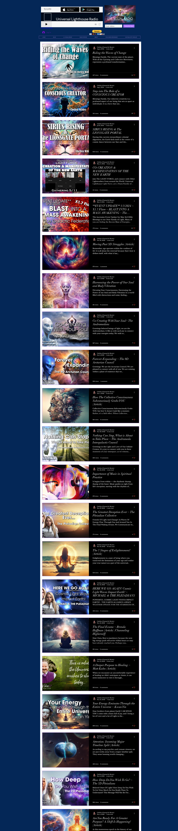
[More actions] (135, 48)
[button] (97, 32)
